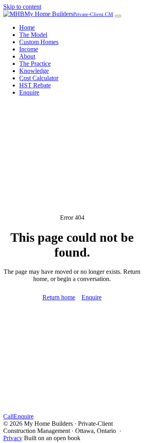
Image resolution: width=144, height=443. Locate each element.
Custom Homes (38, 41)
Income (28, 49)
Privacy (12, 438)
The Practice (35, 63)
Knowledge (34, 70)
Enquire (29, 92)
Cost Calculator (38, 78)
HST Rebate (35, 85)
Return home (58, 297)
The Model (33, 34)
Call (8, 416)
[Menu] (118, 16)
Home (27, 27)
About (27, 56)
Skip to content (22, 6)
